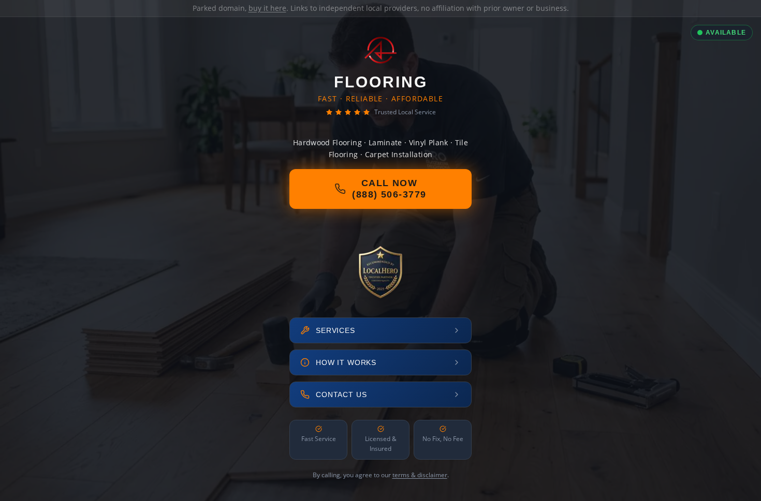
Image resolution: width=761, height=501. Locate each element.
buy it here (267, 8)
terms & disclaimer (419, 474)
